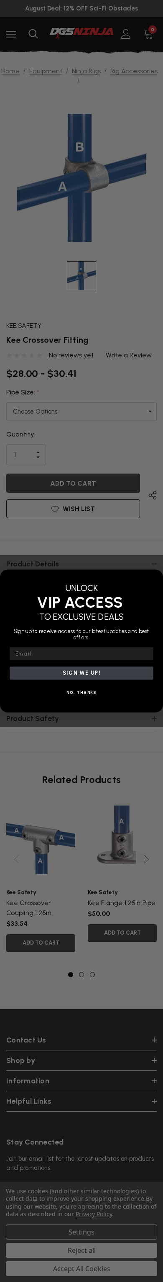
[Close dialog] (156, 577)
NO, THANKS (81, 693)
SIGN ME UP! (81, 673)
